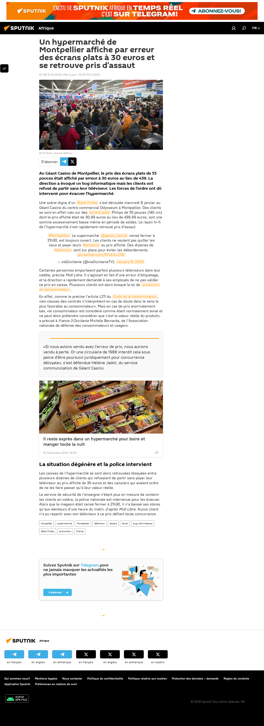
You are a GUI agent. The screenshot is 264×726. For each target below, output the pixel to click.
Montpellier (83, 523)
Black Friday (87, 202)
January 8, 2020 (130, 261)
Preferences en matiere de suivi (56, 684)
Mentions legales (46, 678)
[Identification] (234, 28)
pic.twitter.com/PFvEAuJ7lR (101, 254)
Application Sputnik (17, 684)
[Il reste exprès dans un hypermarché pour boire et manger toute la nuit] (101, 407)
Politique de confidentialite (105, 678)
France (80, 531)
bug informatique (142, 523)
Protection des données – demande (195, 678)
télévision (99, 523)
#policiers (63, 250)
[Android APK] (17, 699)
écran (125, 523)
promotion (65, 531)
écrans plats (100, 212)
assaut (113, 523)
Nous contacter (72, 678)
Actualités (46, 523)
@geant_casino (114, 235)
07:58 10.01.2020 (50, 74)
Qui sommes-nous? (17, 678)
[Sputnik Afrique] (20, 31)
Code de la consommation (135, 296)
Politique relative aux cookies (147, 678)
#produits (91, 245)
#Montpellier (59, 235)
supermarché (64, 523)
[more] (156, 452)
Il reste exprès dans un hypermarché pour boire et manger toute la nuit (94, 441)
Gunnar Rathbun (63, 153)
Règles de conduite (236, 678)
